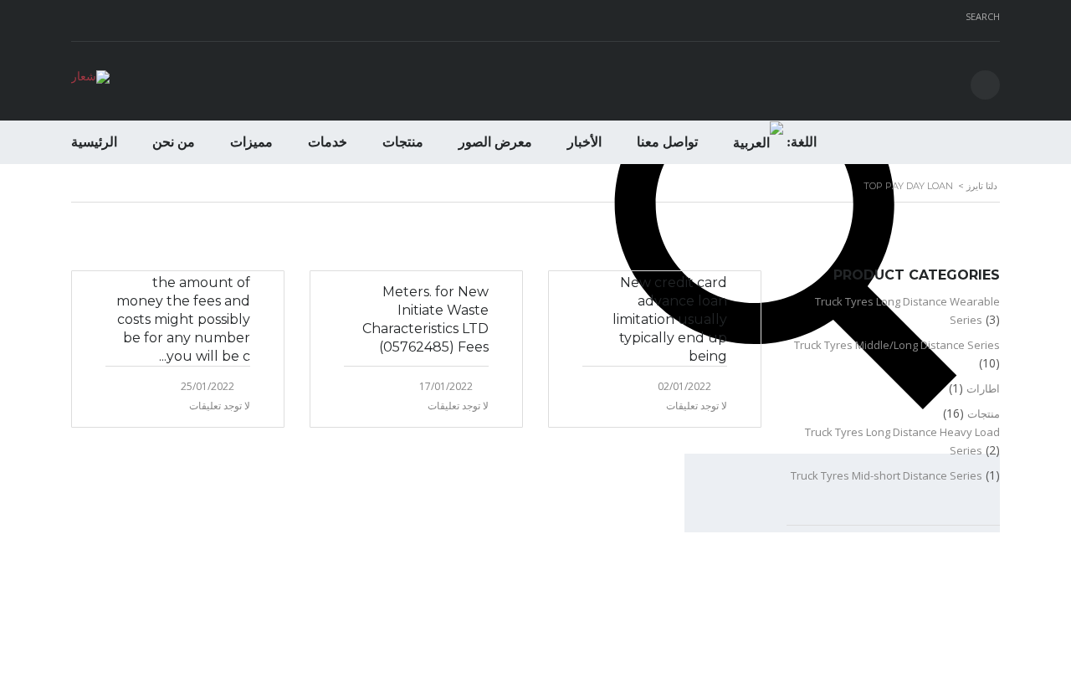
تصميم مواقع (1036, 653)
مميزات (251, 142)
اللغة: (800, 142)
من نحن (173, 142)
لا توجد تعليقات (219, 405)
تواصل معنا (667, 142)
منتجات (402, 142)
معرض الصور (495, 142)
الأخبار (584, 142)
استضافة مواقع (986, 653)
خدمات (327, 142)
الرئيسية (94, 142)
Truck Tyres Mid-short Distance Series (886, 475)
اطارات (983, 388)
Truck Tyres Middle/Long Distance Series (897, 344)
